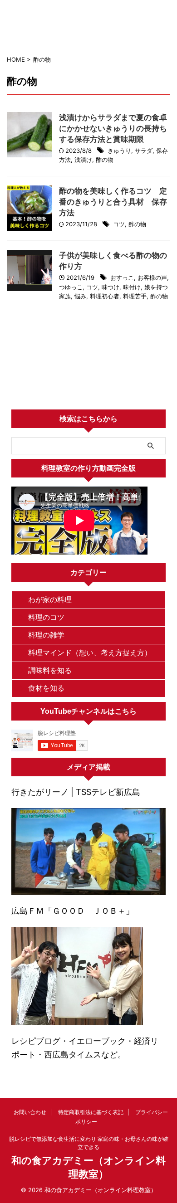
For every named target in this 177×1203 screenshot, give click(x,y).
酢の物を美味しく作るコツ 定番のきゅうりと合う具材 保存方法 (113, 201)
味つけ (110, 287)
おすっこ (122, 277)
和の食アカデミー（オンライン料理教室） (88, 30)
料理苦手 (135, 296)
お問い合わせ (30, 1112)
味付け (132, 287)
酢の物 (104, 159)
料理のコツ (46, 617)
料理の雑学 (46, 634)
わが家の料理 (50, 599)
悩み (80, 296)
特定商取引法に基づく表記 (90, 1112)
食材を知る (46, 687)
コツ (119, 224)
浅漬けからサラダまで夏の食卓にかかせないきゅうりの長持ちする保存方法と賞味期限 (113, 128)
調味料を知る (50, 670)
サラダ (143, 150)
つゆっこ (71, 287)
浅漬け (83, 159)
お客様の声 (152, 277)
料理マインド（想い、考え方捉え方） (90, 652)
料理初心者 (104, 296)
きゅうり (119, 150)
